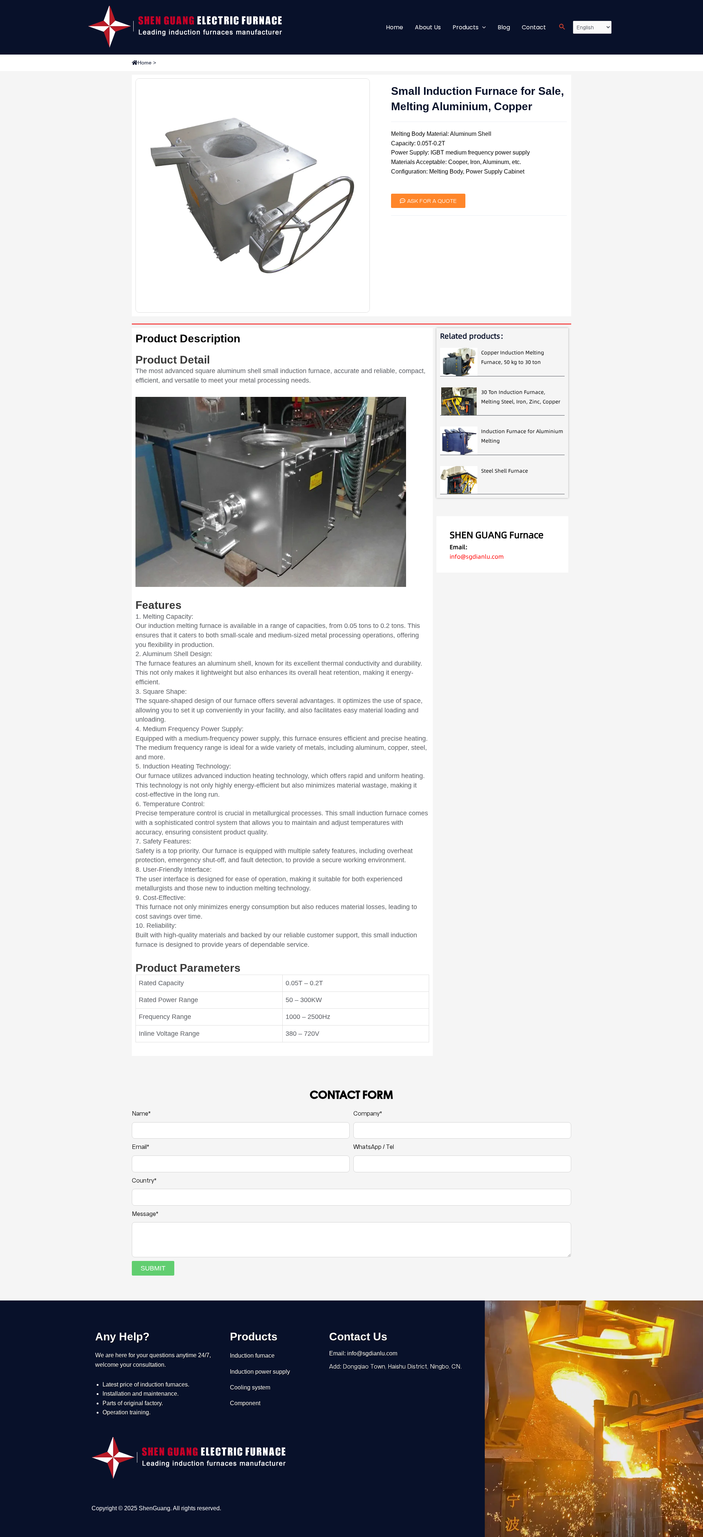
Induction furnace (252, 1355)
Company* (367, 1113)
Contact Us (358, 1337)
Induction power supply (260, 1372)
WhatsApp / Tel (373, 1147)
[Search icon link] (562, 27)
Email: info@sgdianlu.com (363, 1353)
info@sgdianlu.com (477, 556)
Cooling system (250, 1387)
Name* (141, 1113)
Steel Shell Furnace (504, 471)
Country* (144, 1180)
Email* (140, 1147)
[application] (482, 27)
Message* (145, 1214)
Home (145, 63)
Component (245, 1403)
